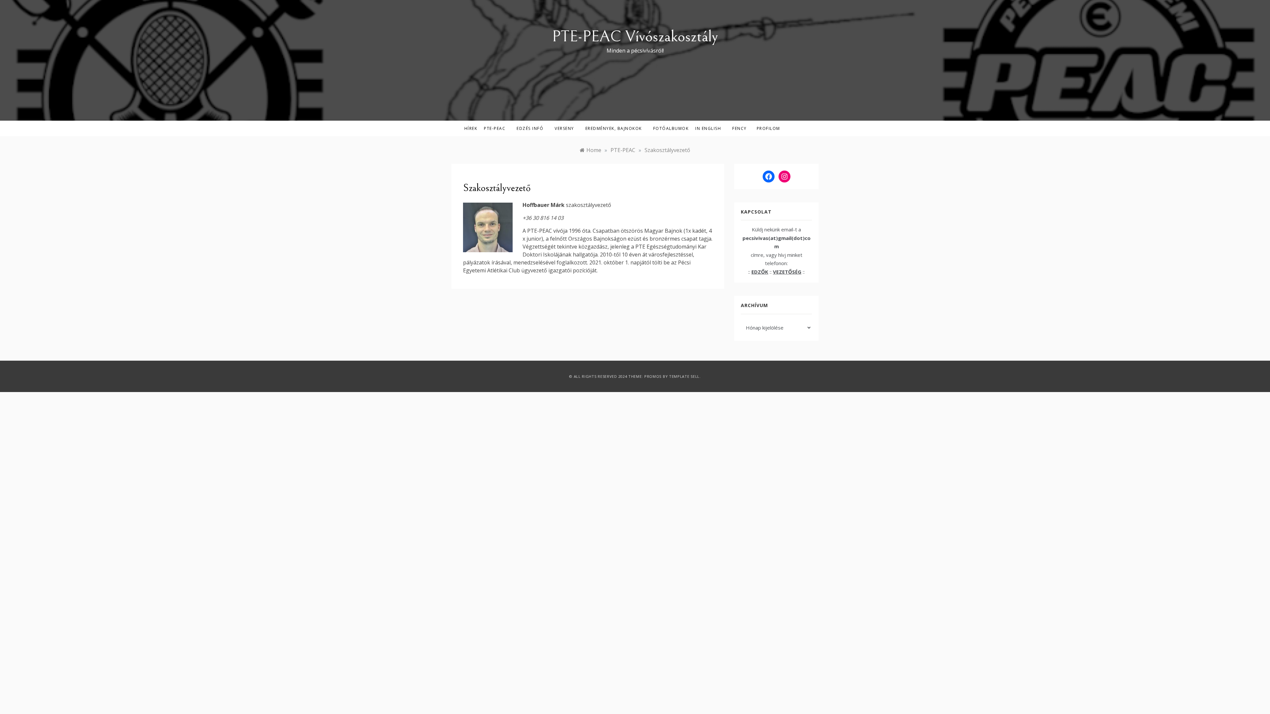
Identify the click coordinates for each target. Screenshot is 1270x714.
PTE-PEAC (494, 128)
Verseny (564, 128)
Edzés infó (530, 128)
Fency (739, 128)
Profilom (768, 128)
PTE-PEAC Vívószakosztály (635, 36)
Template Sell (684, 376)
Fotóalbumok (671, 128)
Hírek (471, 128)
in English (708, 128)
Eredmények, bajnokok (613, 128)
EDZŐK (759, 271)
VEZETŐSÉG (787, 271)
